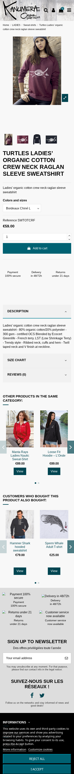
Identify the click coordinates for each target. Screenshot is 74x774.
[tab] (37, 312)
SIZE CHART (16, 360)
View (20, 471)
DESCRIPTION (17, 311)
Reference (10, 220)
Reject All (37, 759)
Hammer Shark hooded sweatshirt (20, 547)
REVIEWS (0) (16, 374)
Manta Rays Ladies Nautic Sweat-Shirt (20, 455)
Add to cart (40, 248)
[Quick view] (31, 416)
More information (14, 749)
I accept (37, 769)
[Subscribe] (66, 658)
